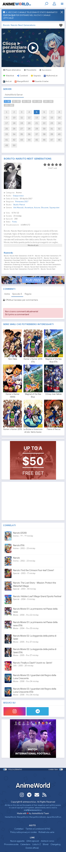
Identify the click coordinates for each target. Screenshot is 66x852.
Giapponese (18, 195)
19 (21, 123)
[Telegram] (38, 711)
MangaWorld (22, 817)
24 (59, 123)
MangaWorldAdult (37, 817)
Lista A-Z (36, 844)
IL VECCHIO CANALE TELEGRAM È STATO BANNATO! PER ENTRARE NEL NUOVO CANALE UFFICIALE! (30, 15)
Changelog (55, 844)
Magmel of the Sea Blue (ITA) (53, 360)
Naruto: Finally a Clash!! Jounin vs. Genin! (32, 662)
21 (36, 123)
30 (44, 129)
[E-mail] (37, 795)
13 (36, 117)
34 (14, 134)
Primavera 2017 (21, 201)
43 (21, 140)
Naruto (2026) (20, 532)
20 (29, 123)
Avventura (29, 207)
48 (59, 140)
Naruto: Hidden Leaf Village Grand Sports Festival (37, 596)
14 (44, 117)
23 (51, 123)
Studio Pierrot (19, 204)
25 (6, 129)
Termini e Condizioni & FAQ (37, 828)
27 (21, 129)
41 (6, 140)
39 (51, 134)
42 (14, 140)
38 (44, 134)
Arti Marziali (18, 207)
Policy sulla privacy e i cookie (23, 832)
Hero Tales (12, 359)
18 (14, 123)
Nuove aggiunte (17, 841)
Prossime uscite (11, 844)
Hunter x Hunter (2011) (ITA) (33, 360)
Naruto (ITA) (18, 545)
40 (59, 134)
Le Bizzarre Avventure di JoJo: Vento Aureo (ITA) (32, 430)
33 (6, 134)
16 (59, 117)
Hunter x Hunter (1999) (12, 395)
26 (14, 129)
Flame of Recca (53, 429)
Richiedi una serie (46, 832)
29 (36, 129)
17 (6, 123)
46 (44, 140)
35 (21, 134)
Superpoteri (54, 207)
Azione (37, 207)
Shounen (45, 207)
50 (14, 145)
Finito (14, 222)
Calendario (25, 844)
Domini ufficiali (32, 848)
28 (29, 129)
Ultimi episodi (32, 841)
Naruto (16, 557)
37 (36, 134)
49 (6, 145)
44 (29, 140)
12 (29, 117)
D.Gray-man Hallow (53, 394)
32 (59, 129)
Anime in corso (47, 841)
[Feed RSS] (44, 795)
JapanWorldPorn (54, 817)
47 (51, 140)
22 (44, 123)
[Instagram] (15, 711)
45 (36, 140)
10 (14, 117)
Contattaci (18, 828)
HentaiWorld (10, 817)
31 (51, 129)
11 (22, 117)
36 (29, 134)
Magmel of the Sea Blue (33, 395)
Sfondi (46, 844)
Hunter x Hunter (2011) (12, 429)
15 (51, 117)
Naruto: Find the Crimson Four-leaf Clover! (33, 570)
